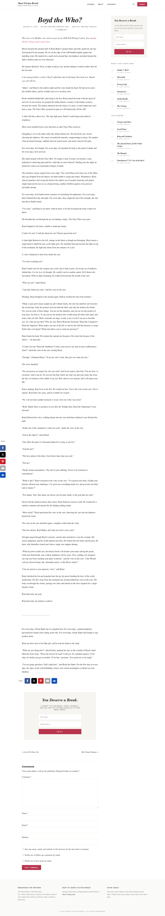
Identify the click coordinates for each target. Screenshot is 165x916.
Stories (90, 4)
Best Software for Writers (35, 897)
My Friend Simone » (90, 752)
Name (25, 813)
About (100, 4)
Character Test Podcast (42, 894)
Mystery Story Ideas (126, 892)
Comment (26, 776)
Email (25, 825)
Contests (111, 4)
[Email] (47, 681)
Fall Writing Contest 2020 (56, 27)
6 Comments (61, 30)
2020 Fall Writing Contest (84, 27)
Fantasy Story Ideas (132, 894)
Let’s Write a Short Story (26, 894)
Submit (142, 4)
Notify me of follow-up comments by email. (42, 855)
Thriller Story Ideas (118, 894)
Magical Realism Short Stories (88, 892)
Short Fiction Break (28, 3)
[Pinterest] (41, 681)
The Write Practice (24, 892)
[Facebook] (27, 681)
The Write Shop (36, 892)
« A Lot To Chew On (30, 752)
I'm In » (60, 732)
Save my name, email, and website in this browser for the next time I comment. (57, 849)
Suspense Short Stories (69, 892)
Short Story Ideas (112, 892)
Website (25, 837)
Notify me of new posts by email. (38, 860)
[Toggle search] (133, 4)
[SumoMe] (54, 681)
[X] (34, 681)
